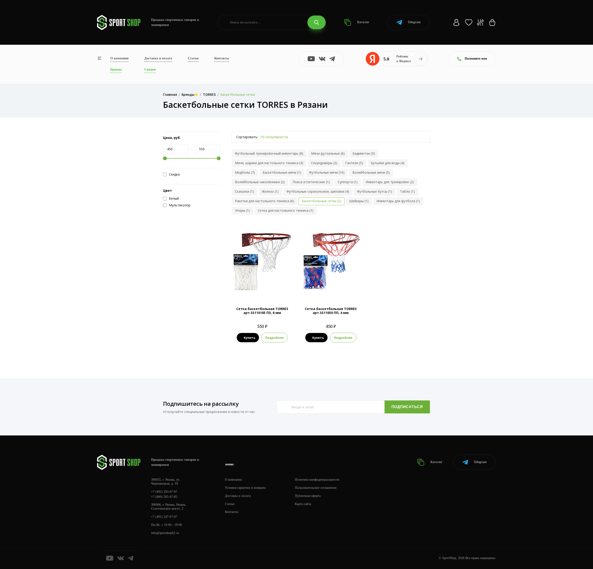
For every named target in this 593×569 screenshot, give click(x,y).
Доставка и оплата (158, 58)
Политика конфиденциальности (317, 479)
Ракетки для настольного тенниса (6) (264, 201)
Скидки (150, 69)
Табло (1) (407, 191)
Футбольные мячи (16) (326, 172)
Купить (249, 338)
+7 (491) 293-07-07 (164, 491)
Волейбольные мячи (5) (371, 172)
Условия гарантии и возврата (245, 487)
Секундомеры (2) (324, 163)
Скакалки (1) (244, 191)
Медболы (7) (245, 172)
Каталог (362, 22)
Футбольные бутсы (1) (374, 191)
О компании (119, 58)
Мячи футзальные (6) (328, 153)
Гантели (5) (354, 163)
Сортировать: (247, 137)
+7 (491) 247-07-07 (164, 516)
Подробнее (274, 338)
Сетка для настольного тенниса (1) (285, 210)
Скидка (174, 174)
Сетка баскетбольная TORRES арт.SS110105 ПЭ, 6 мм (262, 311)
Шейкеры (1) (359, 201)
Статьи (193, 58)
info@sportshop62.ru (165, 533)
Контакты (221, 58)
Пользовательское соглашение (316, 487)
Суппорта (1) (348, 182)
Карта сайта (303, 504)
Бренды (116, 69)
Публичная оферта (308, 496)
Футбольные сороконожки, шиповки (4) (318, 191)
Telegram (414, 22)
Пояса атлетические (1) (311, 182)
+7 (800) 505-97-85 (164, 497)
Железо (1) (270, 191)
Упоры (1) (242, 210)
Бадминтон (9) (364, 153)
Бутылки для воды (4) (387, 163)
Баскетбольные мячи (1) (282, 172)
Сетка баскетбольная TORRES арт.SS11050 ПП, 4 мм (331, 311)
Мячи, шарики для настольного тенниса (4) (269, 163)
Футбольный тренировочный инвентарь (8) (269, 153)
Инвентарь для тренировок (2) (390, 182)
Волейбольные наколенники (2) (260, 182)
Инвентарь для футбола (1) (398, 201)
